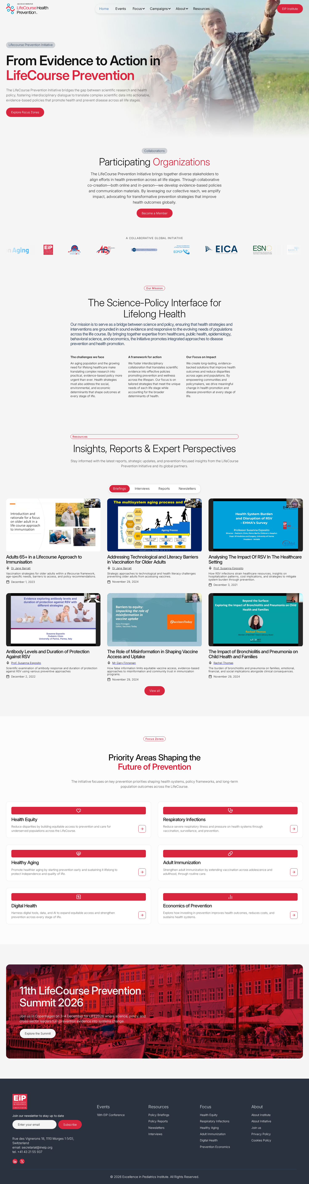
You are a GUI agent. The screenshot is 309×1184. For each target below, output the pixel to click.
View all (154, 690)
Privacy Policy (261, 1134)
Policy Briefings (158, 1114)
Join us (256, 1127)
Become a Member (155, 213)
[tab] (119, 488)
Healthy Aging (209, 1127)
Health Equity (209, 1114)
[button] (138, 9)
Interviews (155, 1134)
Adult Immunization (213, 1134)
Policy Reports (158, 1121)
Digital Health (209, 1140)
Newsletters (156, 1127)
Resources (201, 9)
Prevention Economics (215, 1146)
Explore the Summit (38, 1033)
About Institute (261, 1114)
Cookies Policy (261, 1140)
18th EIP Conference (111, 1114)
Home (104, 9)
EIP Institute (290, 8)
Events (120, 9)
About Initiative (261, 1121)
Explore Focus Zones (25, 112)
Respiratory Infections (214, 1121)
